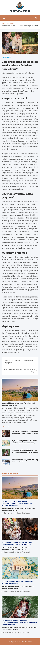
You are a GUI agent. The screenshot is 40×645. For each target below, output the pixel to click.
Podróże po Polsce (16, 581)
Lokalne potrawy (8, 545)
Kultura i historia (9, 503)
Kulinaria (28, 542)
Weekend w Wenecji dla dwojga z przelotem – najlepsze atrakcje (25, 451)
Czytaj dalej (5, 426)
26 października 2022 (10, 73)
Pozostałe (6, 57)
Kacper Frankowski (27, 73)
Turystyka (28, 503)
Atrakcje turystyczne (19, 501)
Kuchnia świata (18, 542)
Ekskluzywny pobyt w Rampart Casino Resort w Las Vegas (19, 371)
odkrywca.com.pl (26, 642)
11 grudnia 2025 (8, 552)
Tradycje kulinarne (23, 545)
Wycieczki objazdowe (10, 505)
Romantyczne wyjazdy (10, 623)
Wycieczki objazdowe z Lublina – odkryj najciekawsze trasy (24, 442)
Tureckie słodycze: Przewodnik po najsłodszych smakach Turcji (25, 432)
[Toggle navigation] (4, 18)
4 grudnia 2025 (8, 632)
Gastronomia (7, 542)
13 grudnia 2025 (9, 513)
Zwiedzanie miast (8, 625)
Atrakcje (5, 501)
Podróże (20, 503)
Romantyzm (24, 623)
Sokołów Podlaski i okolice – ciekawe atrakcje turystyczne (19, 361)
